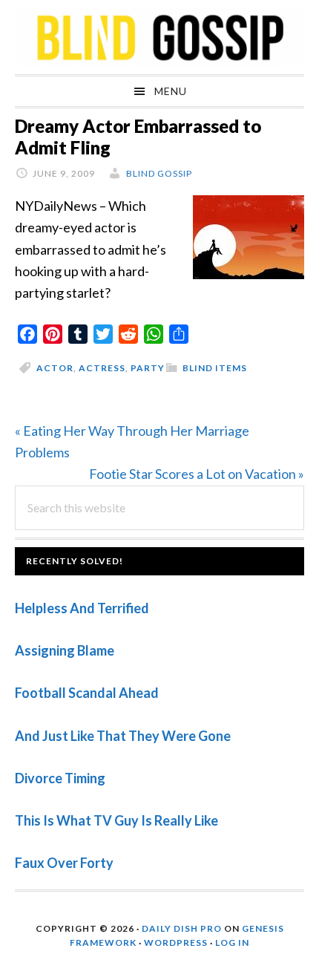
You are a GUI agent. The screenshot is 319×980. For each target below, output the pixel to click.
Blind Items (214, 367)
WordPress (176, 942)
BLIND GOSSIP (159, 37)
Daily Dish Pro (182, 928)
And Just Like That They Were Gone (123, 736)
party (148, 367)
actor (54, 367)
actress (102, 367)
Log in (232, 942)
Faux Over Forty (64, 863)
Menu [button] (170, 91)
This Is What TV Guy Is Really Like (116, 820)
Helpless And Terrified (82, 608)
